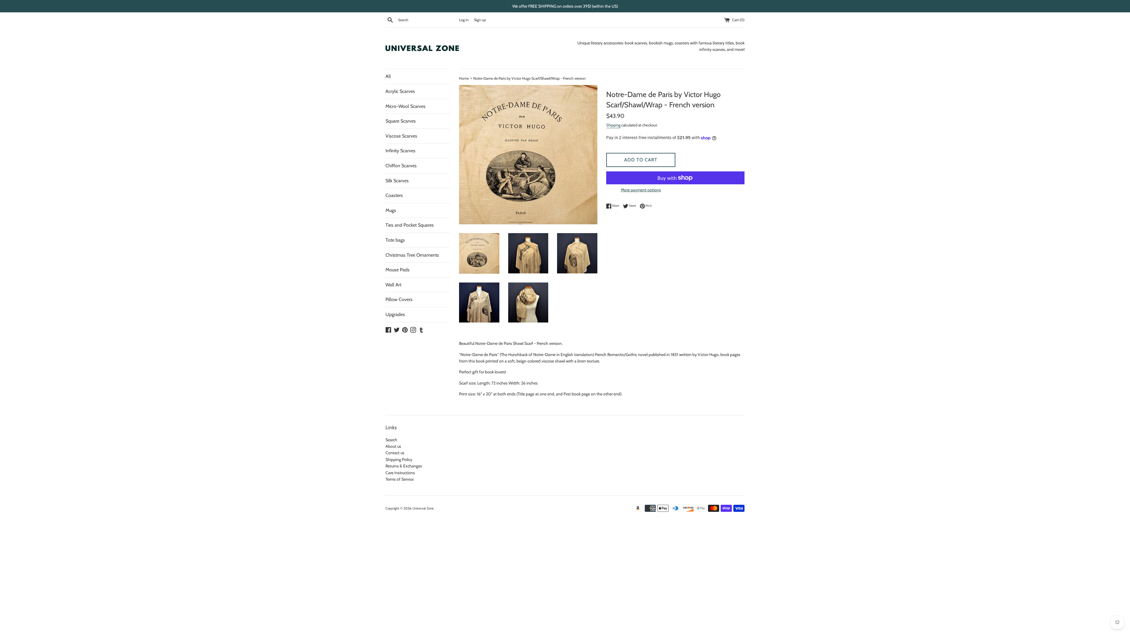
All (388, 76)
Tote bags (395, 240)
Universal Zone (424, 508)
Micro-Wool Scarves (405, 106)
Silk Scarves (397, 180)
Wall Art (393, 285)
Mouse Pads (397, 270)
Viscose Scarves (401, 136)
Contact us (394, 452)
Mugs (390, 210)
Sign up (480, 20)
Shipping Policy (398, 459)
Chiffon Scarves (401, 165)
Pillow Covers (399, 299)
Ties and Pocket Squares (409, 225)
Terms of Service (399, 479)
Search (391, 439)
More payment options (641, 190)
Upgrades (395, 314)
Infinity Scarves (400, 150)
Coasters (394, 195)
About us (393, 446)
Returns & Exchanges (403, 466)
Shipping (613, 125)
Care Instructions (400, 472)
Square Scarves (400, 121)
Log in (463, 20)
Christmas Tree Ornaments (412, 255)
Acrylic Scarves (400, 91)
